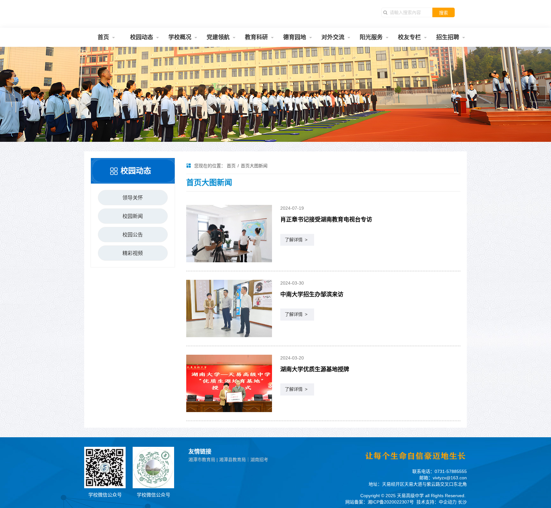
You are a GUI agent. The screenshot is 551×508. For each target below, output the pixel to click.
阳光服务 (371, 37)
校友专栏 (409, 37)
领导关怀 (132, 197)
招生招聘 (447, 37)
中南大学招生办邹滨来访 (311, 294)
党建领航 (218, 37)
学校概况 (179, 37)
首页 (103, 37)
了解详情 (296, 239)
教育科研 (256, 37)
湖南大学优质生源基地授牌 (314, 369)
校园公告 (132, 234)
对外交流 (332, 37)
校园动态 (141, 37)
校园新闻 (132, 216)
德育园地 (294, 37)
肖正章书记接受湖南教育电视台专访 (326, 219)
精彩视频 (132, 253)
